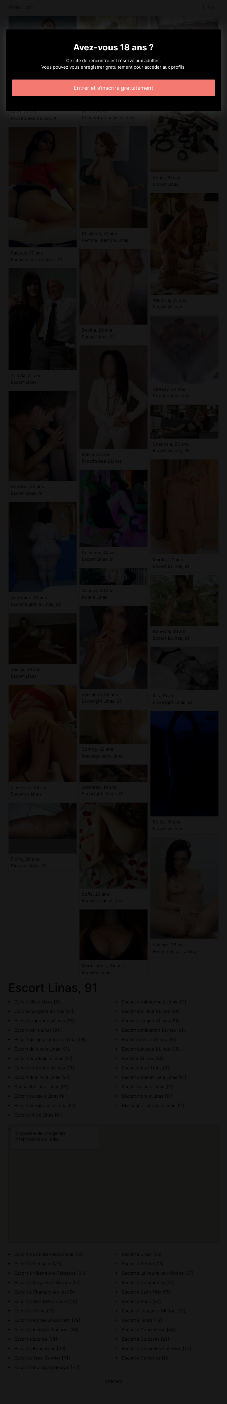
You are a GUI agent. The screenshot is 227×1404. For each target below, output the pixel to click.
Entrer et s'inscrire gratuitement (113, 88)
